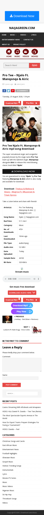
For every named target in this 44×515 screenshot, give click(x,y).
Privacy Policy (19, 44)
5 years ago (8, 84)
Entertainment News (11, 40)
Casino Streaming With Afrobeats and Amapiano (21, 407)
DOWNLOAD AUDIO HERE (20, 292)
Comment (6, 356)
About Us (6, 44)
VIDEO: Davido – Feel (10, 429)
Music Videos (7, 486)
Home (4, 35)
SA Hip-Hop (6, 494)
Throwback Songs (9, 498)
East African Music (9, 445)
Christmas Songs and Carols (13, 441)
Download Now (23, 16)
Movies (34, 56)
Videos (23, 35)
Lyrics (33, 35)
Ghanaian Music (8, 457)
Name (4, 375)
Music (12, 35)
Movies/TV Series (9, 478)
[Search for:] (22, 393)
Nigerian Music (8, 490)
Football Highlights (9, 453)
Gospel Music (7, 462)
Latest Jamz (20, 84)
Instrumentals (7, 470)
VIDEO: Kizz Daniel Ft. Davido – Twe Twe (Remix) (21, 411)
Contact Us (28, 40)
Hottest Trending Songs (11, 466)
